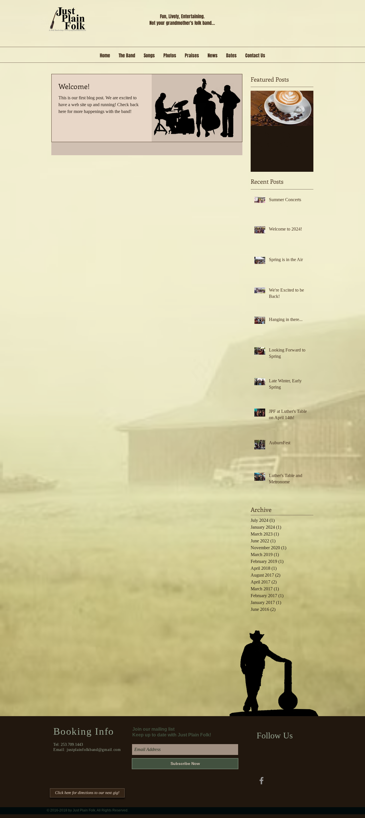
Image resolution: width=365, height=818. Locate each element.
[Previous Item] (259, 108)
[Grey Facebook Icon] (261, 780)
